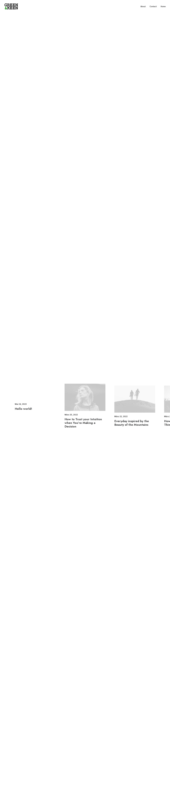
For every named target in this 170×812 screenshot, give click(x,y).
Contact (153, 6)
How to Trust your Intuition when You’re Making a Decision (83, 423)
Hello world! (23, 408)
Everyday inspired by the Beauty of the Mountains (131, 423)
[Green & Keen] (11, 6)
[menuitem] (144, 6)
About (143, 6)
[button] (85, 397)
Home (163, 6)
